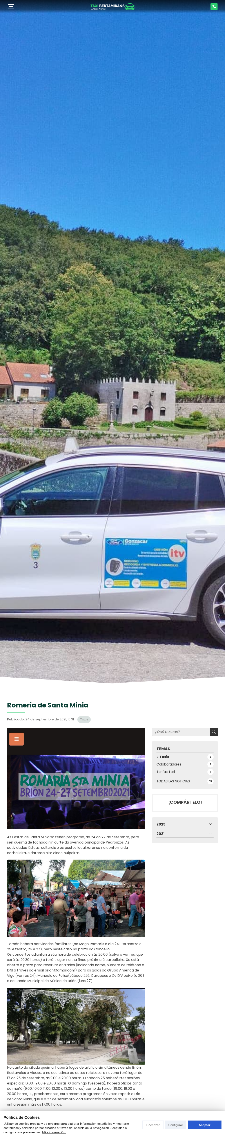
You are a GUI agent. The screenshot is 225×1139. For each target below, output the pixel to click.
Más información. (54, 1132)
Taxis (84, 719)
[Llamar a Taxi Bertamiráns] (214, 6)
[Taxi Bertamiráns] (112, 7)
